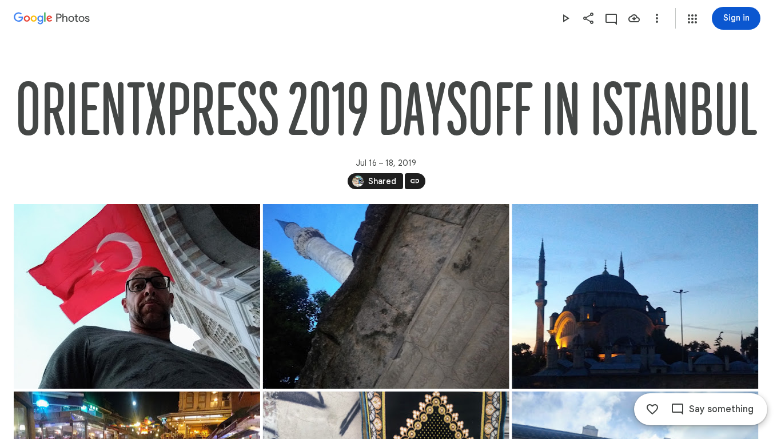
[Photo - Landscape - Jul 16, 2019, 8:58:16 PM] (635, 296)
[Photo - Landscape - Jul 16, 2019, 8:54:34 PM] (386, 296)
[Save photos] (634, 18)
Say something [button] (721, 409)
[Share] (588, 18)
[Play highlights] (565, 18)
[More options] (656, 18)
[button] (692, 18)
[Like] (652, 409)
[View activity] (611, 18)
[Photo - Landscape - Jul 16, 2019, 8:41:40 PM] (137, 296)
